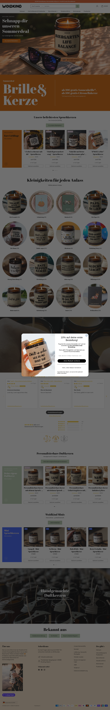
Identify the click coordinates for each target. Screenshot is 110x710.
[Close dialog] (87, 335)
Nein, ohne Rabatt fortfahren (71, 367)
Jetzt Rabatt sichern (72, 361)
